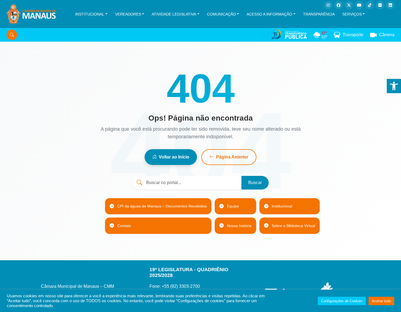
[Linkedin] (390, 5)
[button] (394, 86)
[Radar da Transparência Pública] (289, 35)
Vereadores (128, 14)
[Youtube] (359, 5)
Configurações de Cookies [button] (342, 301)
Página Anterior (232, 157)
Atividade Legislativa (174, 14)
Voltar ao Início (174, 157)
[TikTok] (370, 5)
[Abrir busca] (12, 35)
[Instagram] (328, 5)
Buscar (255, 182)
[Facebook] (338, 5)
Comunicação (221, 14)
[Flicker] (380, 5)
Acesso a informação (269, 14)
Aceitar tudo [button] (381, 301)
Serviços (352, 14)
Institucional (89, 14)
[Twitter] (349, 5)
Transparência (319, 14)
